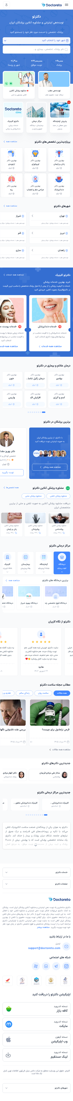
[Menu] (66, 4)
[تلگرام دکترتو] (56, 966)
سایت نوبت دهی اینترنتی (36, 920)
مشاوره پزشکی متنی (33, 496)
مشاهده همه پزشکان (51, 467)
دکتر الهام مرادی (9, 773)
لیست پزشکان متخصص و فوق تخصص (39, 924)
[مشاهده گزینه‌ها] (5, 40)
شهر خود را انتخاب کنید (53, 40)
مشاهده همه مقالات (61, 749)
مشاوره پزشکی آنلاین (59, 527)
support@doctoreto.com (44, 948)
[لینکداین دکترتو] (46, 966)
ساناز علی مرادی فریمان (49, 773)
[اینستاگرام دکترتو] (66, 966)
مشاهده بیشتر (43, 927)
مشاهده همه (14, 580)
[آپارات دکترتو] (36, 966)
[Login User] (6, 4)
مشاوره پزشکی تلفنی (58, 496)
